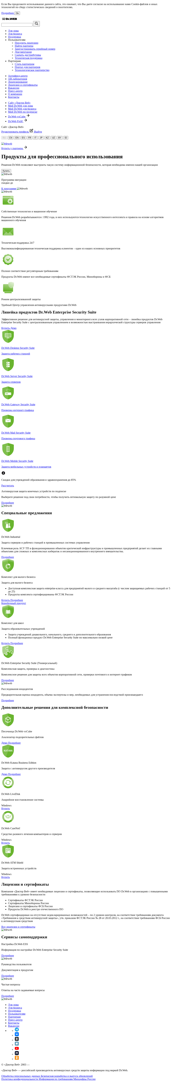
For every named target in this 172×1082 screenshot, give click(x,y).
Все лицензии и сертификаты (18, 926)
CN (10, 137)
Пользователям (16, 1013)
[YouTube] (17, 1049)
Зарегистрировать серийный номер (35, 48)
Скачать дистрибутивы (28, 55)
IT (35, 137)
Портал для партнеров (27, 67)
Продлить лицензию (26, 42)
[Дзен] (17, 1040)
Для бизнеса (15, 33)
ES (23, 137)
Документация (23, 51)
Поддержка (14, 36)
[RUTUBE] (17, 1054)
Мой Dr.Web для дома (20, 105)
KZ (47, 137)
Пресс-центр (15, 91)
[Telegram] (17, 1030)
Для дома (13, 30)
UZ (53, 137)
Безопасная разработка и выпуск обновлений (67, 1076)
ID (66, 137)
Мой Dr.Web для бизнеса (22, 108)
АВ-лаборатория (17, 78)
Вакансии (13, 87)
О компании (15, 94)
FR (29, 137)
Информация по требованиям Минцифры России (67, 1079)
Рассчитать (7, 485)
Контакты (13, 97)
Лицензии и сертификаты (23, 84)
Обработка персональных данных (21, 1076)
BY (59, 137)
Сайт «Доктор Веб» (19, 102)
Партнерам (14, 1016)
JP (41, 137)
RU (4, 137)
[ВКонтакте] (17, 1035)
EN (16, 137)
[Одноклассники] (17, 1058)
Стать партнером (24, 64)
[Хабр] (17, 1044)
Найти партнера (24, 45)
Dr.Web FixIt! (16, 121)
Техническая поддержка (28, 58)
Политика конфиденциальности (20, 1079)
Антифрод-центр (18, 75)
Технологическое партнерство (32, 70)
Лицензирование (18, 81)
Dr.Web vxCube (17, 116)
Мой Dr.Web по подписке (22, 111)
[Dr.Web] (9, 19)
